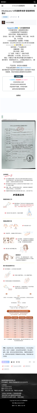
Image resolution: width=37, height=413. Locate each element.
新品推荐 (18, 79)
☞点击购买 (12, 79)
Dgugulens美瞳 (12, 28)
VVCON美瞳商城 (23, 400)
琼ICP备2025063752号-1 (18, 403)
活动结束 (5, 17)
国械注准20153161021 (23, 68)
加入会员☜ (25, 79)
